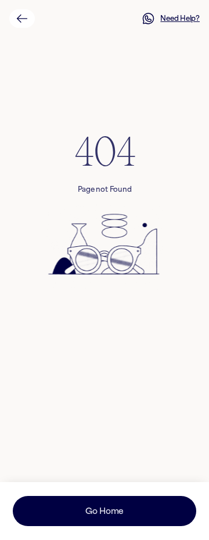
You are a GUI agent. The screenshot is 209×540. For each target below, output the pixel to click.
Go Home (104, 511)
